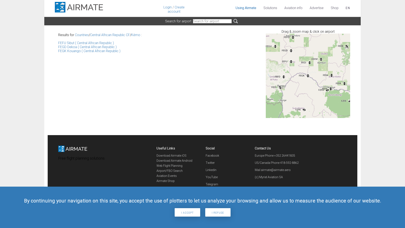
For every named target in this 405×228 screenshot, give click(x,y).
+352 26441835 (284, 155)
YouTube (212, 177)
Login (167, 7)
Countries (82, 35)
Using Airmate (246, 8)
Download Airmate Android (174, 160)
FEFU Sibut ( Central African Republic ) (86, 43)
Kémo (135, 35)
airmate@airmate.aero (276, 170)
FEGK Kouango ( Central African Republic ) (89, 51)
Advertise (317, 8)
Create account (176, 9)
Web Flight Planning (169, 165)
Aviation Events (167, 176)
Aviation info (293, 8)
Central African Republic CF (110, 35)
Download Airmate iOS (171, 155)
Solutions (270, 8)
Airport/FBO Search (170, 170)
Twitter (210, 162)
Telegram (212, 184)
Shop (335, 8)
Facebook (212, 155)
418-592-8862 (289, 162)
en (348, 8)
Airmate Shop (166, 181)
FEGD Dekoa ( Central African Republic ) (87, 47)
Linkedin (211, 170)
